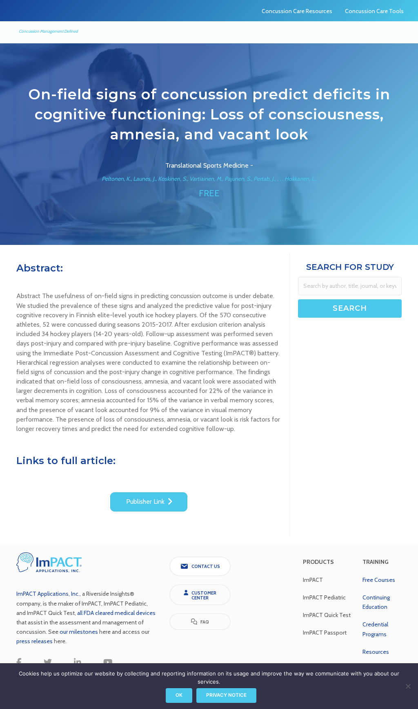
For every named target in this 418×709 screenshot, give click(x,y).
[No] (408, 686)
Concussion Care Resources (297, 11)
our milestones (79, 631)
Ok (179, 695)
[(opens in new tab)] (49, 561)
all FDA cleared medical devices (116, 613)
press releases (34, 641)
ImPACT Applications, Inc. (48, 593)
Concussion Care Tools (374, 11)
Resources (375, 651)
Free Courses (378, 579)
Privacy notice (226, 695)
